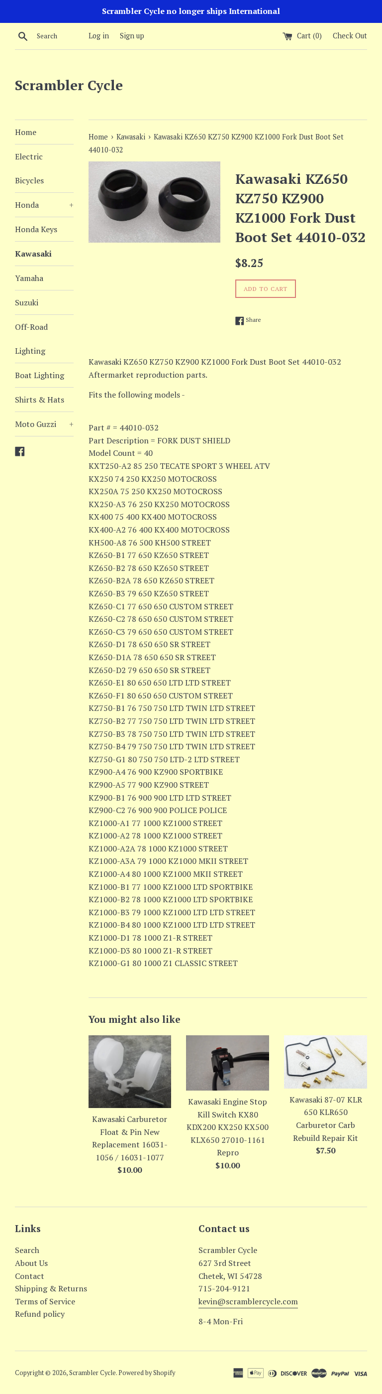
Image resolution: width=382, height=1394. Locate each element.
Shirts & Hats (39, 399)
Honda (44, 204)
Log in (99, 35)
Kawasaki (33, 253)
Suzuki (26, 302)
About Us (31, 1262)
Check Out (350, 35)
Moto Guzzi (44, 423)
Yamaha (29, 278)
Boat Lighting (39, 375)
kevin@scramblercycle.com (248, 1301)
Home (25, 132)
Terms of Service (45, 1301)
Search (27, 1250)
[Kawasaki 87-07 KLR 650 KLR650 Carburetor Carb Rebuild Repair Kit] (325, 1062)
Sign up (132, 35)
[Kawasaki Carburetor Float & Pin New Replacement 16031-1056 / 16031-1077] (130, 1071)
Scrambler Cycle (69, 85)
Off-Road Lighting (31, 338)
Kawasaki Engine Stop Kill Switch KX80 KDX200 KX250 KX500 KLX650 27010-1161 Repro (228, 1127)
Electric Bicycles (29, 168)
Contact (29, 1275)
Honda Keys (36, 229)
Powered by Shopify (146, 1373)
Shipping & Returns (51, 1288)
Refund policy (40, 1313)
